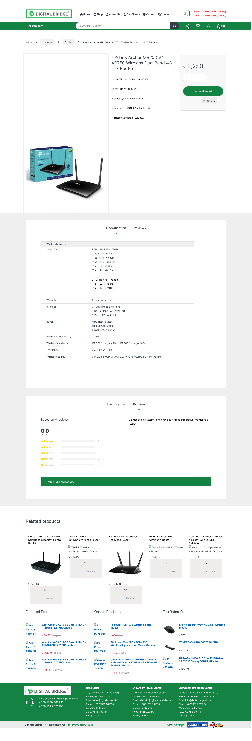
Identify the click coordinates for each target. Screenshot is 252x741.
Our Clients (133, 14)
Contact (166, 14)
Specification (116, 228)
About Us (114, 14)
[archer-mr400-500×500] (66, 173)
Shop (100, 14)
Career (150, 14)
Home (86, 14)
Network (47, 42)
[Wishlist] (198, 25)
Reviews (140, 228)
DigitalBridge (34, 724)
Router (68, 42)
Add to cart (205, 91)
